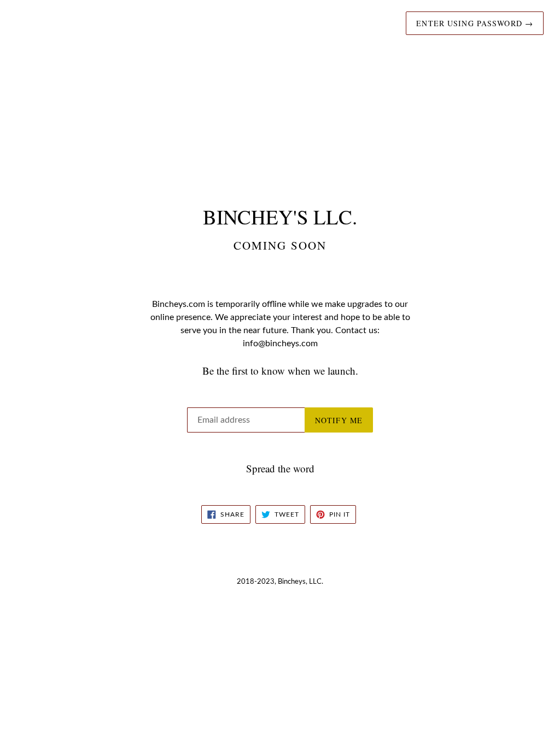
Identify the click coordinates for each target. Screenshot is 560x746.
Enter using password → (474, 23)
